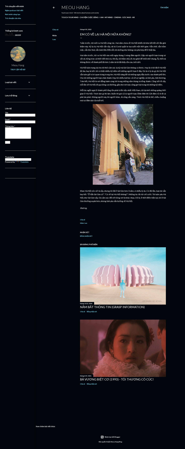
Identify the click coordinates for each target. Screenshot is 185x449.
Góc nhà (126, 17)
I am (101, 17)
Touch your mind (70, 17)
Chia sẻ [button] (55, 29)
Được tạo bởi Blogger (112, 437)
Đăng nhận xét (86, 236)
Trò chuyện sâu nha (13, 18)
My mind (109, 17)
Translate (24, 162)
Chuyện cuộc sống (89, 17)
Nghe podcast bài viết (14, 10)
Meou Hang (75, 7)
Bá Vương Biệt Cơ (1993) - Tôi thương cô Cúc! (117, 379)
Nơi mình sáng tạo (12, 14)
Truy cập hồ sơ (17, 69)
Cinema (117, 17)
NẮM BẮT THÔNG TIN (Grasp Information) (112, 307)
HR (133, 17)
